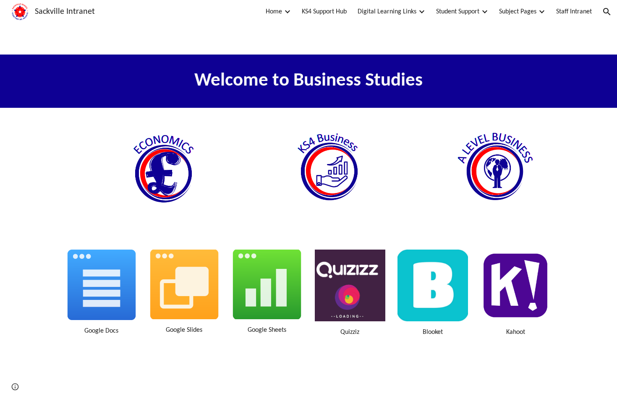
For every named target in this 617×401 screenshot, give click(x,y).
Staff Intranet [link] (574, 11)
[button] (607, 12)
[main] (308, 81)
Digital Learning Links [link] (387, 11)
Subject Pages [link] (517, 11)
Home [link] (274, 11)
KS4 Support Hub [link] (324, 11)
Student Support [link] (457, 11)
